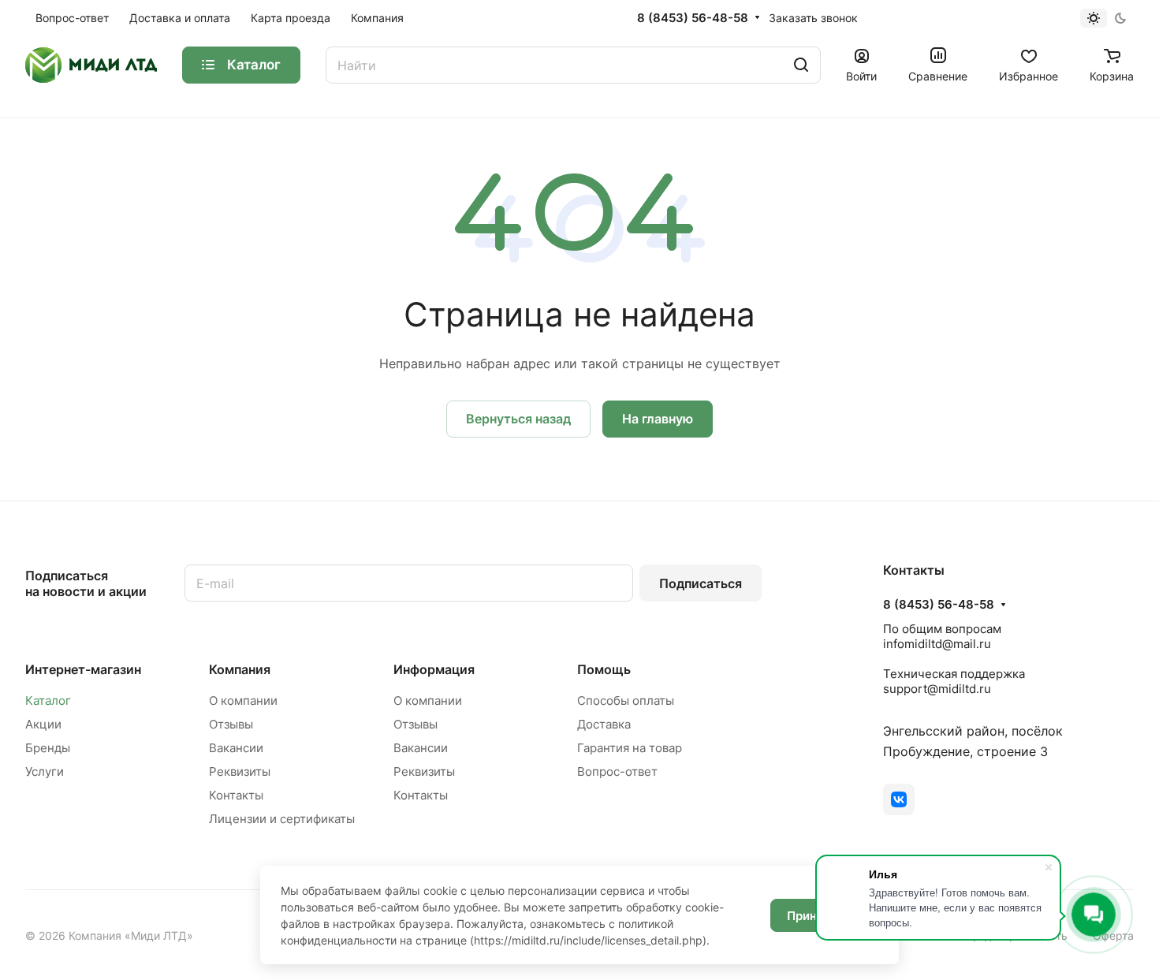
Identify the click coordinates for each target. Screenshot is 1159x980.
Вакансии (236, 747)
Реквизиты (239, 771)
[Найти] (801, 65)
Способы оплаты (625, 700)
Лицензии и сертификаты (282, 818)
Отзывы (231, 724)
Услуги (44, 771)
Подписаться (700, 583)
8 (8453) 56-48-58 (692, 18)
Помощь (604, 669)
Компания (239, 669)
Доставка (604, 724)
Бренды (47, 747)
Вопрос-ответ (617, 771)
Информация (434, 669)
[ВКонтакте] (899, 799)
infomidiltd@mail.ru (937, 643)
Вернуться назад (518, 419)
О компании (243, 700)
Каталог (48, 700)
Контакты (236, 795)
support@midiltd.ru (937, 688)
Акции (43, 724)
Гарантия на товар (629, 747)
